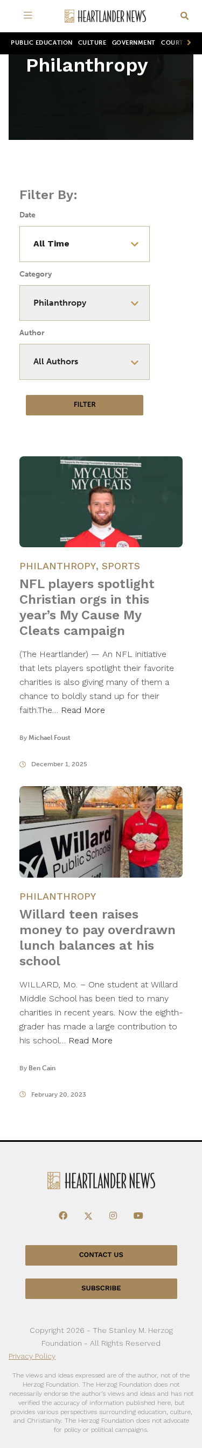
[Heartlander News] (106, 16)
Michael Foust (50, 737)
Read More (83, 710)
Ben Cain (42, 1068)
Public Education (42, 42)
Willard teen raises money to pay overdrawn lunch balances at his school (97, 938)
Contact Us (101, 1255)
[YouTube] (138, 1216)
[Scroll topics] (187, 43)
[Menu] (30, 16)
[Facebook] (63, 1216)
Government (134, 42)
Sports (121, 565)
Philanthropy (57, 565)
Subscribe (101, 1288)
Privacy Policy (32, 1356)
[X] (88, 1216)
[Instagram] (113, 1216)
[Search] (184, 16)
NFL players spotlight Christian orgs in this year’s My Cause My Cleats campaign (87, 607)
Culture (92, 42)
